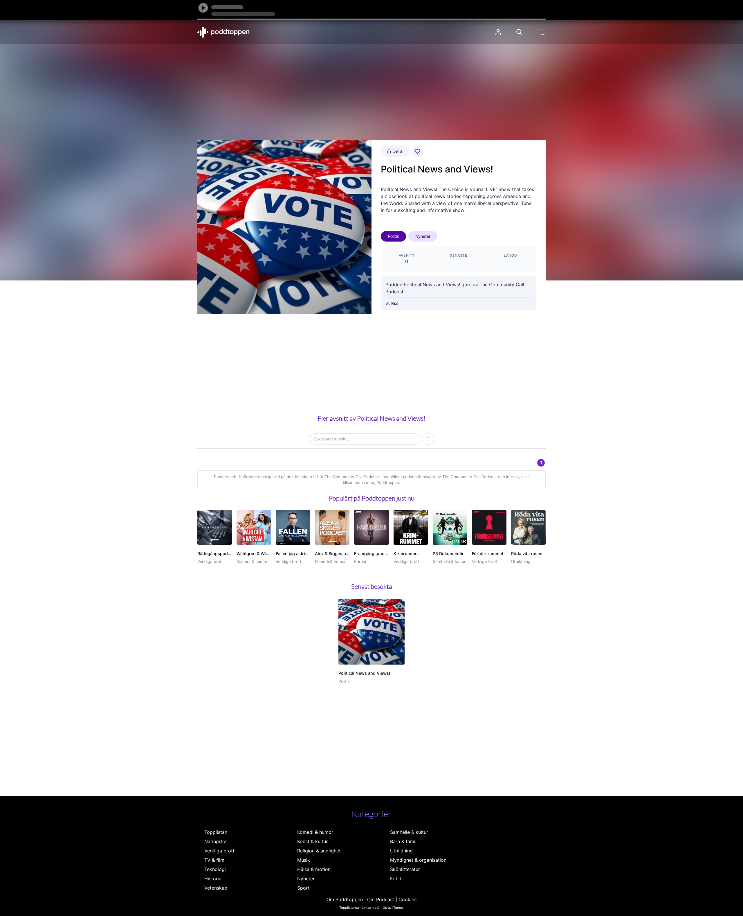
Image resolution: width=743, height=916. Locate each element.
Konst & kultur (312, 841)
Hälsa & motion (314, 869)
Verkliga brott (219, 851)
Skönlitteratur (405, 869)
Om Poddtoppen (345, 899)
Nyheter (422, 236)
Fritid (395, 878)
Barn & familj (404, 841)
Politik (393, 236)
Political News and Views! (432, 284)
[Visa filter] (428, 439)
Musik (303, 860)
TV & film (214, 860)
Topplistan (215, 832)
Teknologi (215, 869)
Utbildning (401, 851)
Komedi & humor (315, 832)
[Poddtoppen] (223, 32)
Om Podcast (380, 899)
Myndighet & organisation (418, 860)
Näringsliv (215, 841)
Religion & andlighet (319, 851)
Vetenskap (215, 888)
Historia (212, 878)
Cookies (407, 899)
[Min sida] (498, 32)
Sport (303, 888)
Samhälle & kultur (409, 832)
